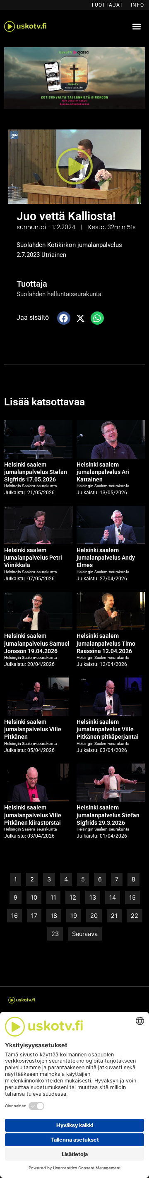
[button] (137, 27)
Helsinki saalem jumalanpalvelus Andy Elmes (106, 557)
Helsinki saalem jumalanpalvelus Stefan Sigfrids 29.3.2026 (108, 815)
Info (137, 5)
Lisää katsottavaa (44, 402)
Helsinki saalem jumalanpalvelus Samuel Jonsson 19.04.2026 (37, 643)
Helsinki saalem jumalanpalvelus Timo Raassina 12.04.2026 (106, 643)
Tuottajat (107, 5)
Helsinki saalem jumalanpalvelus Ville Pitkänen (32, 729)
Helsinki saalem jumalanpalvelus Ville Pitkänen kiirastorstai (32, 815)
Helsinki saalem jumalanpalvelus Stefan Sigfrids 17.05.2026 (35, 472)
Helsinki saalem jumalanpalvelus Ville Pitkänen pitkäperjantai (108, 729)
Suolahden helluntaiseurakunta (59, 294)
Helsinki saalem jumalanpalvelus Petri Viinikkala (33, 557)
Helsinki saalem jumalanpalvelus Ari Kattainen (103, 472)
